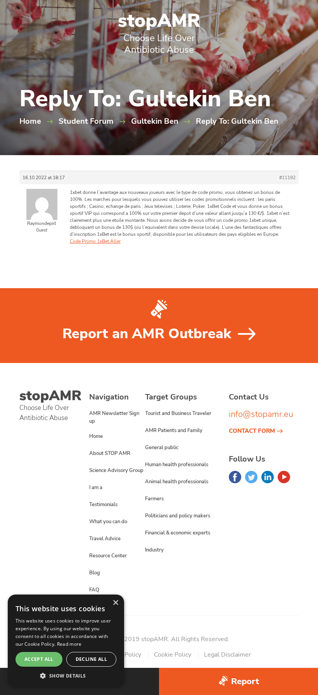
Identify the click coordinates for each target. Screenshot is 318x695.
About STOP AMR (109, 453)
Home (30, 121)
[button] (66, 675)
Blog (94, 572)
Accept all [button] (39, 659)
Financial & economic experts (177, 532)
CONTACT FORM (252, 431)
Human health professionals (176, 464)
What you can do (108, 521)
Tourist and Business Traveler (178, 413)
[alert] (66, 641)
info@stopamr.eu (261, 414)
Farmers (154, 498)
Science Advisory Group (116, 470)
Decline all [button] (91, 659)
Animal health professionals (176, 481)
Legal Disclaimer (227, 654)
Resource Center (108, 555)
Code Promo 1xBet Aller (95, 241)
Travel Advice (105, 538)
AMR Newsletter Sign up (114, 417)
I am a (95, 487)
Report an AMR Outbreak (146, 334)
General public (161, 447)
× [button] (115, 603)
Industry (154, 549)
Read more (69, 644)
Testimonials (103, 504)
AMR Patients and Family (173, 430)
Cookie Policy (172, 654)
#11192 (287, 178)
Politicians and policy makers (177, 515)
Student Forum (86, 121)
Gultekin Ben (154, 121)
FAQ (94, 589)
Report (245, 681)
